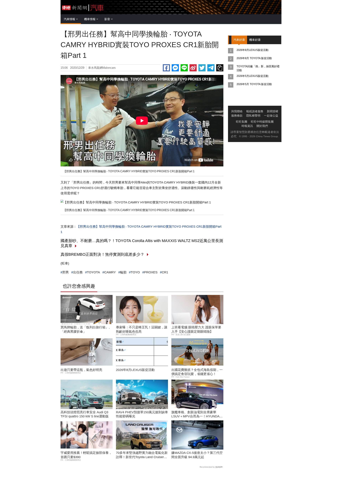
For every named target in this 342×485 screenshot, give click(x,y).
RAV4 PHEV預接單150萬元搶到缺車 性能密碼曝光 (142, 414)
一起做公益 (271, 115)
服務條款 (237, 115)
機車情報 (89, 19)
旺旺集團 (241, 121)
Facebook (166, 67)
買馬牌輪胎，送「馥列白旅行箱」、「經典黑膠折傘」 (86, 329)
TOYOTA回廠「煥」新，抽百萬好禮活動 (258, 68)
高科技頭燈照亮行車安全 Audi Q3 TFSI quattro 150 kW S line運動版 (85, 414)
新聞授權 (272, 111)
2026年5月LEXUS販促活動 (252, 75)
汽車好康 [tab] (239, 39)
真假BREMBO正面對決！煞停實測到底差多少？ (102, 254)
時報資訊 (247, 125)
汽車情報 (69, 19)
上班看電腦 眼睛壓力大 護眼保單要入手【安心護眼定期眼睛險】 (196, 329)
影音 (107, 19)
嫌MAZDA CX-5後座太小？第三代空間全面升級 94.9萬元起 (197, 455)
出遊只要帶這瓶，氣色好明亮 (81, 370)
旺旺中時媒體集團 (262, 121)
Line (184, 67)
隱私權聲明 (253, 115)
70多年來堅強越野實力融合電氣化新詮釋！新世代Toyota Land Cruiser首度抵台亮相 (142, 455)
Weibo (193, 67)
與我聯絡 (237, 111)
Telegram (210, 67)
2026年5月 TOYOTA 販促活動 (254, 84)
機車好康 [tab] (255, 39)
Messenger (175, 67)
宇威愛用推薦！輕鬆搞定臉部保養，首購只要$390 (86, 455)
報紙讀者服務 (254, 111)
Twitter (202, 67)
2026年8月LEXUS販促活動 (135, 370)
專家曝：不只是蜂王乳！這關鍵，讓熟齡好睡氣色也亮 (141, 329)
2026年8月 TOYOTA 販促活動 (254, 58)
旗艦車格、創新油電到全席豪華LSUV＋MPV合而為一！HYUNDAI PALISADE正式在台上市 (195, 414)
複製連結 (219, 67)
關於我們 (262, 125)
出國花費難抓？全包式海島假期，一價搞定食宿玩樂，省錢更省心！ (197, 372)
